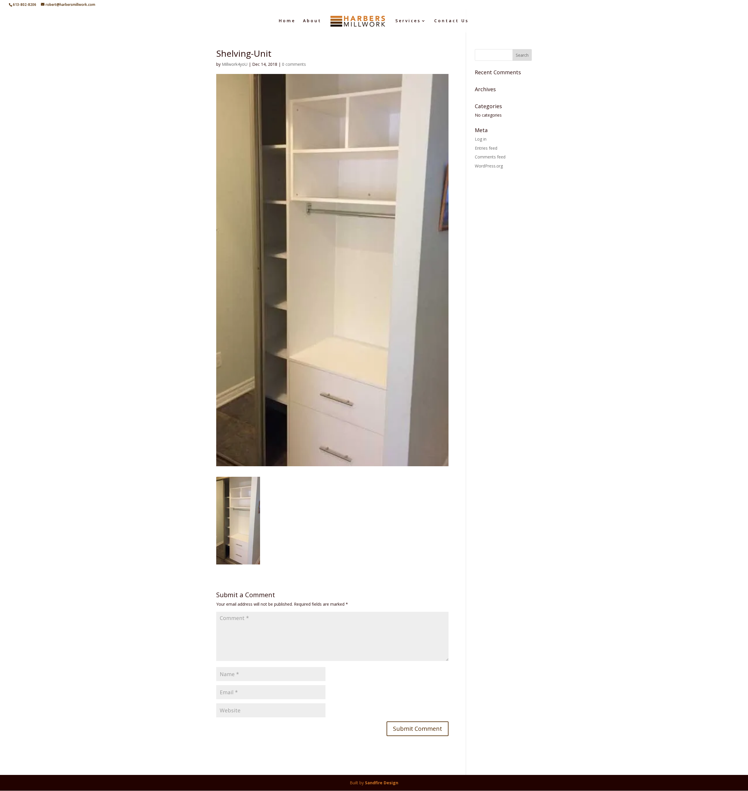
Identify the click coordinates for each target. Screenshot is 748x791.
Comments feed (490, 157)
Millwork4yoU (234, 64)
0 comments (294, 64)
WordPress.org (489, 166)
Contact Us (451, 21)
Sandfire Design (381, 782)
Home (287, 21)
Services (408, 21)
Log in (480, 139)
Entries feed (486, 148)
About (312, 21)
